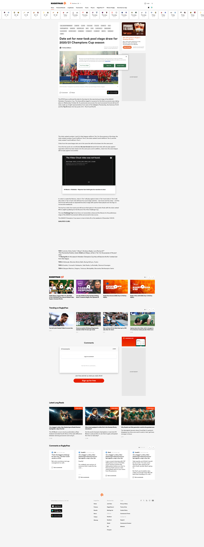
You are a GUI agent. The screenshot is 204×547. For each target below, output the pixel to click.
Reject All (109, 65)
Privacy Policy (124, 504)
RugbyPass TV (100, 7)
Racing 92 (64, 257)
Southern (109, 520)
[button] (66, 423)
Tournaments (79, 7)
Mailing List (110, 510)
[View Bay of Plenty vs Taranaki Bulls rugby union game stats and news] (16, 15)
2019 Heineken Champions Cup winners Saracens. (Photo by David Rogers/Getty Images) (82, 86)
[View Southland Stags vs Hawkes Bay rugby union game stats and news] (75, 15)
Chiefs (81, 253)
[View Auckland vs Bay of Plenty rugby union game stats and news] (153, 15)
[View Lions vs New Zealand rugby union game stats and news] (65, 15)
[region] (102, 62)
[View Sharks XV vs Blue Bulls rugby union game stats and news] (173, 15)
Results (95, 510)
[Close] (126, 56)
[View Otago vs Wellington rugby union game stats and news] (45, 15)
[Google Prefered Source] (111, 93)
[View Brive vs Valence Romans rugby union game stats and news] (182, 15)
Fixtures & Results (60, 7)
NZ (108, 526)
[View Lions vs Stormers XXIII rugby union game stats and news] (163, 15)
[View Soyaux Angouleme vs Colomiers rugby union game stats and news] (94, 15)
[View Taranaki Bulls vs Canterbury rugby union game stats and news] (192, 15)
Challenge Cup (68, 213)
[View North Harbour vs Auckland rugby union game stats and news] (6, 15)
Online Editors (66, 48)
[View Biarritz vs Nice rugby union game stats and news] (84, 15)
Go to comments (57, 467)
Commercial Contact (125, 523)
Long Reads (71, 7)
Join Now (109, 504)
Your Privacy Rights (84, 65)
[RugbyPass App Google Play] (67, 511)
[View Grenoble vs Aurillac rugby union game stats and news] (124, 15)
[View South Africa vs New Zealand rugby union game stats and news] (26, 15)
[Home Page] (58, 3)
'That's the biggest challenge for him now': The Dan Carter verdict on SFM (61, 456)
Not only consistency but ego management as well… (60, 462)
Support (122, 520)
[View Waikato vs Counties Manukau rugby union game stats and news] (35, 15)
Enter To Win (127, 47)
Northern (109, 516)
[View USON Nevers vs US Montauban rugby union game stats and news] (133, 15)
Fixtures (96, 507)
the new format (85, 147)
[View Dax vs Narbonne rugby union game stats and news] (114, 15)
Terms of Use (123, 507)
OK (89, 182)
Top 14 (65, 107)
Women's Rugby (111, 7)
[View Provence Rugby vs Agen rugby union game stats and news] (143, 15)
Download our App (122, 7)
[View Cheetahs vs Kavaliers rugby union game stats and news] (55, 15)
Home (95, 504)
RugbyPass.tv (110, 507)
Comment (65, 92)
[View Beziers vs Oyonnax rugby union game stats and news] (104, 15)
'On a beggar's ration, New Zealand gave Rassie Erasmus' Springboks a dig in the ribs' (88, 456)
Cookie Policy (123, 510)
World (108, 523)
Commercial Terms (125, 513)
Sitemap (96, 520)
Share (73, 92)
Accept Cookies (120, 65)
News (52, 7)
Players (93, 7)
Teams (86, 7)
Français (109, 530)
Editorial (122, 526)
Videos (95, 517)
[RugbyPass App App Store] (67, 506)
